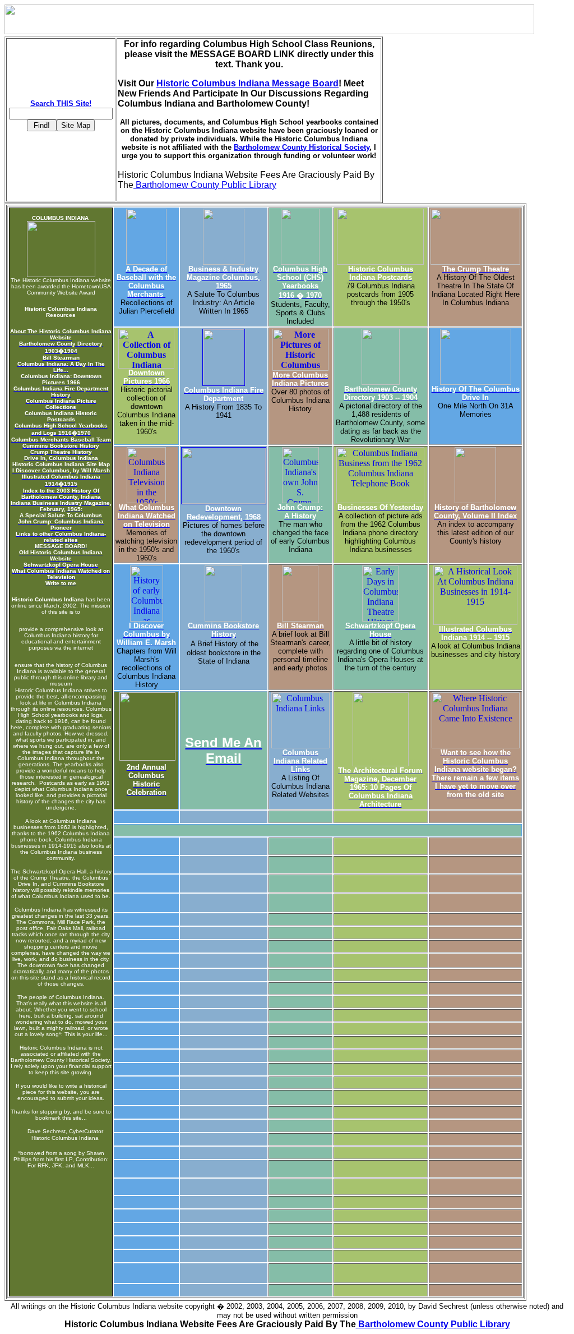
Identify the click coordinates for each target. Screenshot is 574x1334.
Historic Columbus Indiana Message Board (247, 83)
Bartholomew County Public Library (204, 185)
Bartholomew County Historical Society (301, 147)
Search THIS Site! (60, 103)
